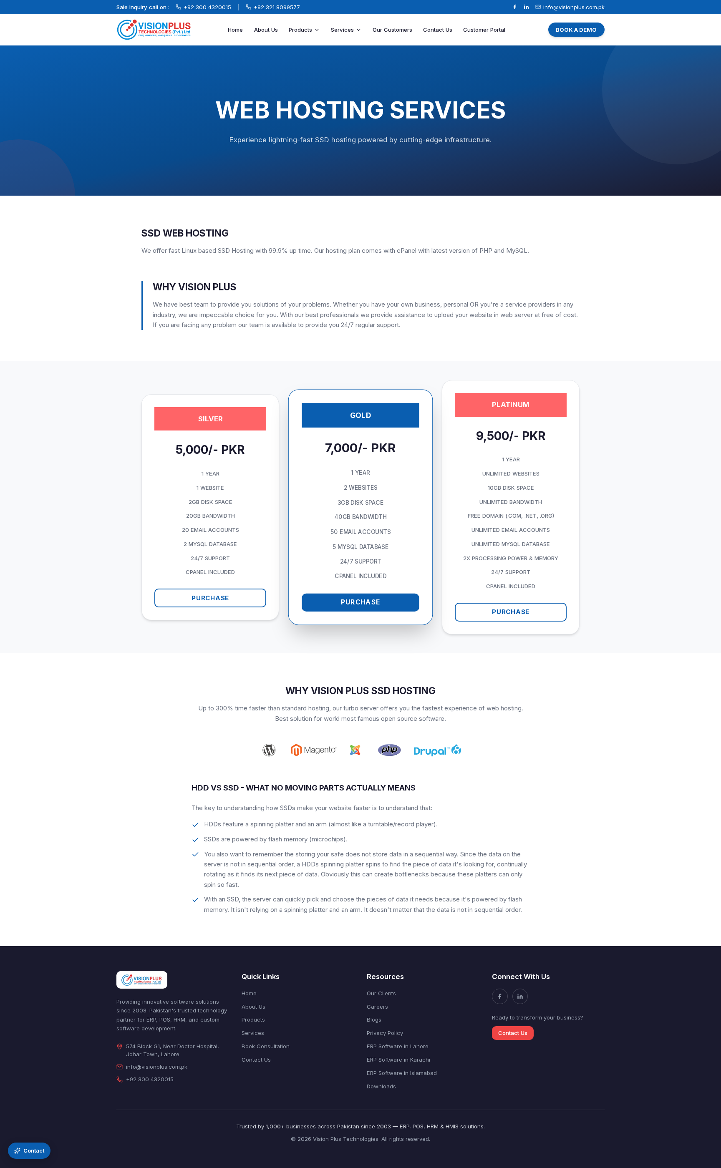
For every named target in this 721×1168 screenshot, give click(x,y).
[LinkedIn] (526, 7)
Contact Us (437, 29)
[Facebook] (514, 7)
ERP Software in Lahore (398, 1046)
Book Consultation (266, 1046)
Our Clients (381, 993)
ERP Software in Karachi (398, 1059)
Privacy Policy (385, 1033)
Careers (377, 1006)
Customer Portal (484, 29)
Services (342, 29)
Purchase (210, 598)
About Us (266, 29)
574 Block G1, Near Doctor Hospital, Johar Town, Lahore (172, 1050)
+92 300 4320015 (150, 1079)
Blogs (374, 1019)
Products (300, 29)
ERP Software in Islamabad (402, 1073)
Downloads (381, 1086)
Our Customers (392, 29)
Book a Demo (576, 29)
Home (235, 29)
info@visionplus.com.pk (156, 1066)
